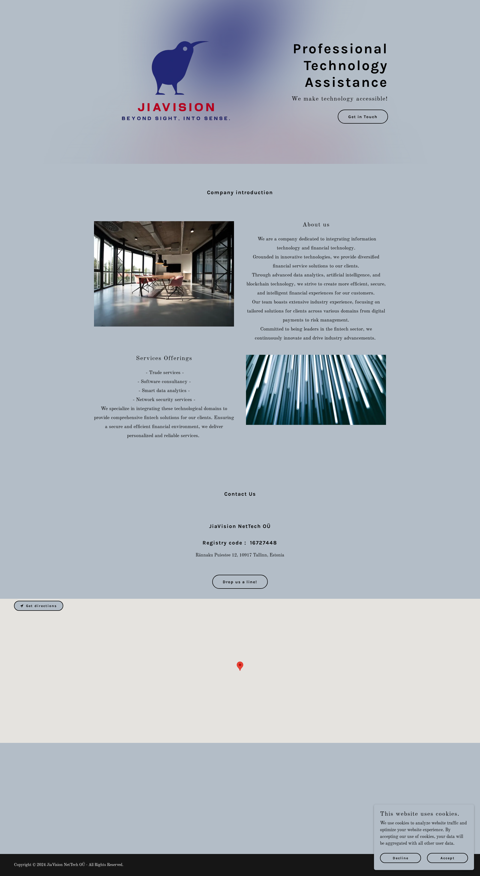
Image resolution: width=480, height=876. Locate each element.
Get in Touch (363, 116)
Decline (400, 858)
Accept (447, 858)
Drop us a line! (240, 581)
